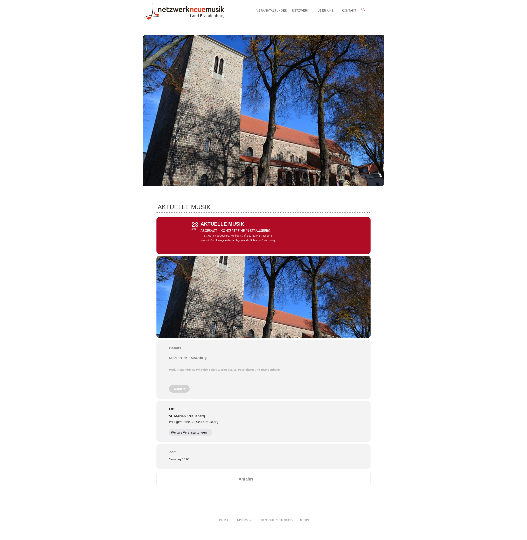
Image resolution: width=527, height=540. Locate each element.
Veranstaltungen (272, 10)
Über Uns (325, 10)
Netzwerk (300, 10)
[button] (363, 9)
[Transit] (274, 479)
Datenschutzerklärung (276, 520)
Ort (172, 409)
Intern (304, 520)
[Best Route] (258, 479)
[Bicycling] (290, 479)
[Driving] (266, 479)
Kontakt (349, 10)
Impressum (244, 520)
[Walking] (282, 479)
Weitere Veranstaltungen (189, 432)
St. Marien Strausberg (187, 416)
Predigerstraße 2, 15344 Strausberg (193, 422)
